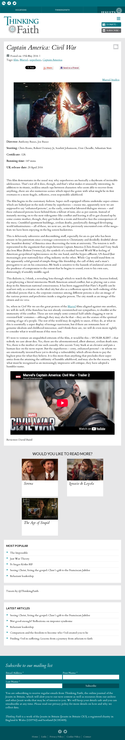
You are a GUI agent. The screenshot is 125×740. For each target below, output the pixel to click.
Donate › (111, 24)
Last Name (13, 682)
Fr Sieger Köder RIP (21, 564)
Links (44, 736)
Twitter (14, 3)
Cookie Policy (73, 736)
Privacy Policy (56, 736)
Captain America (52, 60)
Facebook (9, 3)
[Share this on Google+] (48, 69)
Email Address (15, 673)
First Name (70, 673)
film (16, 60)
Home (35, 736)
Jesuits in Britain (49, 716)
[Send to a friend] (69, 69)
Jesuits (111, 13)
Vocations (20, 10)
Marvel (24, 60)
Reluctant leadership (22, 576)
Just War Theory (19, 558)
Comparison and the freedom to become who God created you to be (49, 633)
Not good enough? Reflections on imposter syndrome (41, 621)
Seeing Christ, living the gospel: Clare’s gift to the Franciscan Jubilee (50, 570)
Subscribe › (113, 30)
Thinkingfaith (62, 10)
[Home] (21, 25)
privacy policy (60, 704)
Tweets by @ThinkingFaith (22, 591)
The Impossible (19, 553)
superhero (35, 60)
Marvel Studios (110, 80)
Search (4, 3)
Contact (87, 736)
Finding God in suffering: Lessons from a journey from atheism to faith (51, 638)
